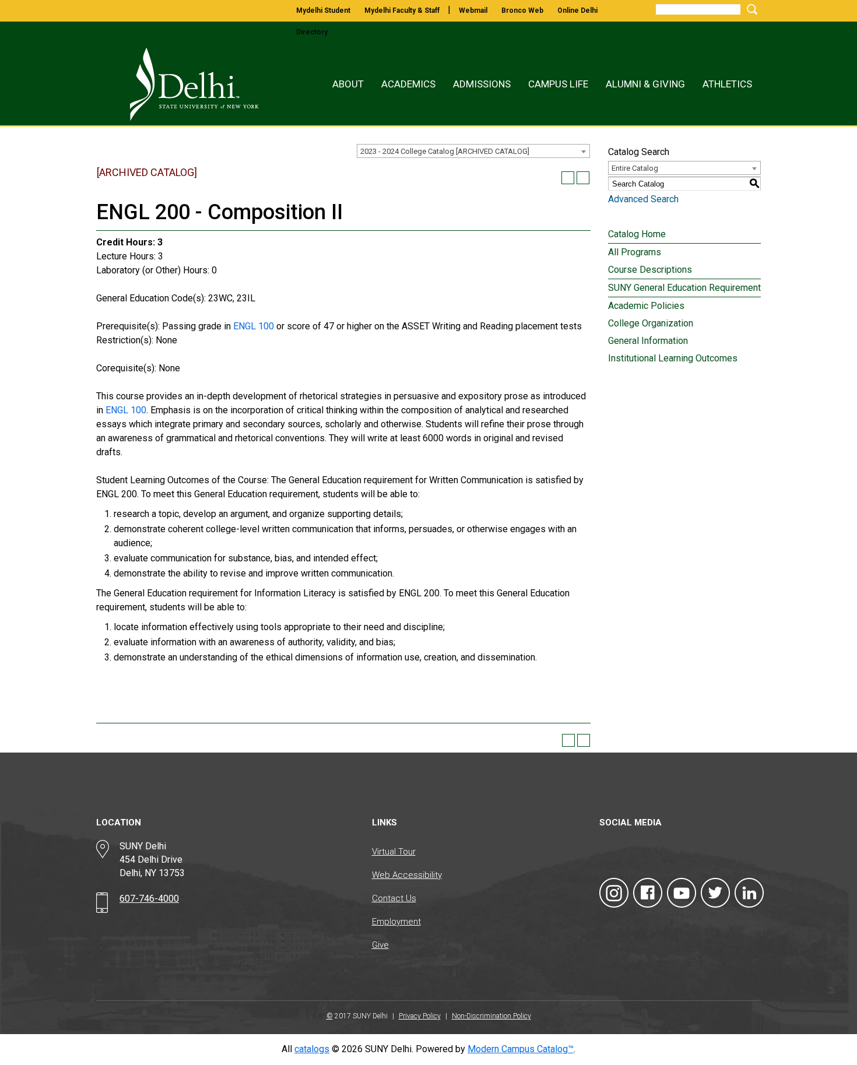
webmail (473, 10)
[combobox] (473, 151)
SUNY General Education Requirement (684, 287)
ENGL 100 (253, 326)
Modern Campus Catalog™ (521, 1049)
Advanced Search (643, 199)
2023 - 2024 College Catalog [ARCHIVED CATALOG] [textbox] (444, 151)
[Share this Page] (552, 177)
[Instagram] (613, 893)
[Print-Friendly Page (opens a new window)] (567, 177)
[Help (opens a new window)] (583, 177)
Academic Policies (646, 305)
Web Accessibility (407, 875)
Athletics (727, 84)
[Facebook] (647, 893)
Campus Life (558, 84)
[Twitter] (715, 893)
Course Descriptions (650, 269)
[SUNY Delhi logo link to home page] (182, 84)
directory (312, 32)
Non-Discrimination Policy (491, 1016)
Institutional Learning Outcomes (672, 358)
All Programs (634, 252)
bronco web (522, 10)
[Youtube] (681, 893)
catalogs (311, 1049)
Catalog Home (637, 234)
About (348, 84)
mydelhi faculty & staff (402, 10)
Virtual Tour (394, 851)
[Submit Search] (750, 9)
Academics (408, 84)
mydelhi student (323, 10)
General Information (648, 340)
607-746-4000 (149, 898)
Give (380, 945)
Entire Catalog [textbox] (635, 168)
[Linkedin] (749, 893)
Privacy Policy (420, 1016)
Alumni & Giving (645, 84)
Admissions (482, 84)
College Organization (650, 323)
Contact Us (394, 898)
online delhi (577, 10)
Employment (396, 921)
